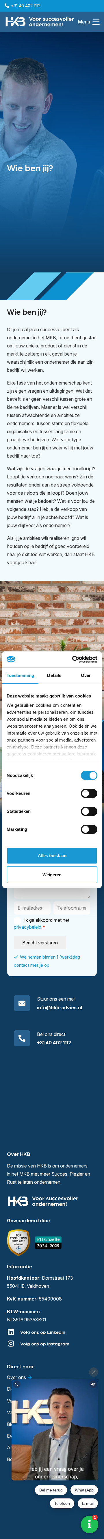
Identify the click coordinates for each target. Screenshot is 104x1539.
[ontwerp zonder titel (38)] (48, 1243)
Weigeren (52, 874)
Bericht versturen (40, 943)
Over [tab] (86, 675)
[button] (88, 21)
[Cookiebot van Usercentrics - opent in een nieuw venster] (73, 659)
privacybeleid (27, 927)
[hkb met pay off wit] (40, 22)
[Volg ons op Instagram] (13, 1343)
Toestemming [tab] (20, 675)
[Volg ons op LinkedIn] (13, 1331)
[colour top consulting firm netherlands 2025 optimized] (18, 1242)
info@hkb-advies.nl (59, 1007)
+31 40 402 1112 (54, 1043)
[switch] (89, 793)
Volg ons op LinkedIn (42, 1332)
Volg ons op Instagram (44, 1344)
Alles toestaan (52, 855)
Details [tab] (54, 675)
